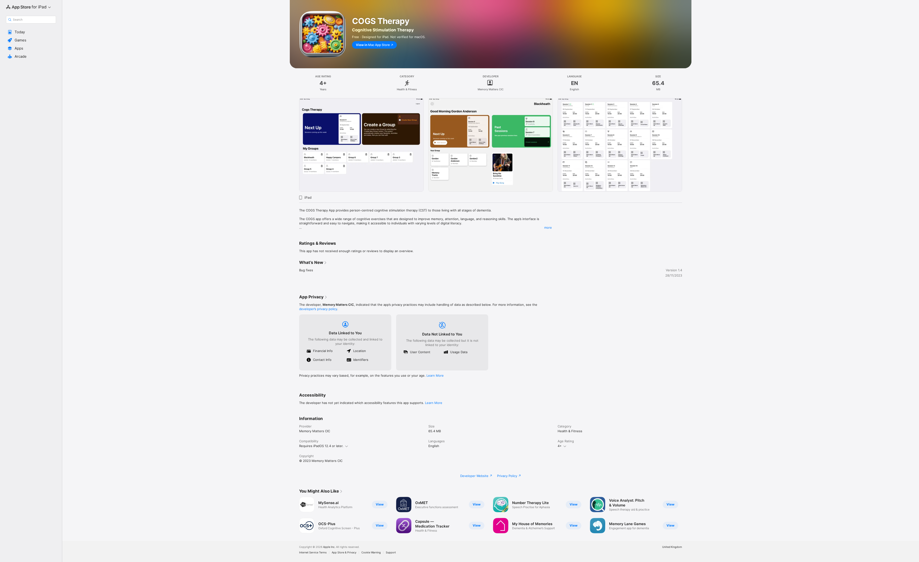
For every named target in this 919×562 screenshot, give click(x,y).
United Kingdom (672, 547)
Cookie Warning (371, 552)
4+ (560, 446)
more (548, 227)
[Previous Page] (294, 145)
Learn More (435, 375)
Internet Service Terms (313, 552)
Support (391, 552)
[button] (31, 32)
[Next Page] (687, 145)
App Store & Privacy (344, 552)
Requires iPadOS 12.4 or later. (321, 446)
